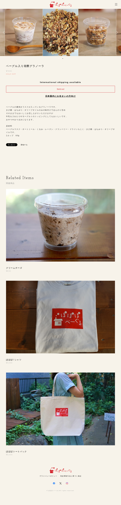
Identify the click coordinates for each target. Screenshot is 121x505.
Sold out (60, 89)
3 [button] (62, 58)
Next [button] (116, 32)
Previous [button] (4, 32)
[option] (60, 32)
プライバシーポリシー (48, 476)
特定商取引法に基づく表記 (70, 476)
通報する (24, 145)
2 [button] (60, 58)
